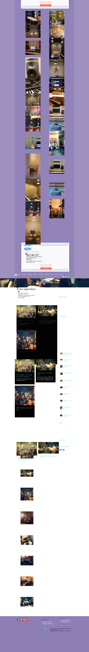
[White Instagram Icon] (68, 276)
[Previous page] (27, 419)
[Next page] (43, 419)
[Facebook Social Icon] (18, 620)
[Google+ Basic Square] (63, 449)
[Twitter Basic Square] (62, 449)
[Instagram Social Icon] (24, 620)
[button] (27, 249)
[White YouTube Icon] (63, 276)
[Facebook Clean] (66, 276)
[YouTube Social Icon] (21, 620)
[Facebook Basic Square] (60, 449)
